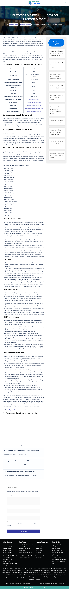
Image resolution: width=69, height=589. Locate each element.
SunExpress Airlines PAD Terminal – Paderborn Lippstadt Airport (57, 132)
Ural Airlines (38, 552)
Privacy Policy (54, 583)
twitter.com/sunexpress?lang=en (34, 105)
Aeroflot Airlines (39, 548)
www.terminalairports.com (15, 583)
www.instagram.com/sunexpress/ (34, 111)
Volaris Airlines (39, 557)
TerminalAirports (13, 25)
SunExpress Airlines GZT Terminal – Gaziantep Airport (56, 144)
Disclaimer (47, 583)
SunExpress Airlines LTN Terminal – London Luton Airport (57, 65)
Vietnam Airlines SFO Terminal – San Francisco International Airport (59, 561)
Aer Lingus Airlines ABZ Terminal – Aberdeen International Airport (8, 552)
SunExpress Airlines (25, 25)
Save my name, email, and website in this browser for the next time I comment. (22, 524)
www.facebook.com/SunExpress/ (34, 102)
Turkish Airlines (39, 550)
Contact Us (61, 583)
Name (8, 508)
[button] (65, 2)
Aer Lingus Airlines (40, 547)
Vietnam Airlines (39, 554)
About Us (41, 583)
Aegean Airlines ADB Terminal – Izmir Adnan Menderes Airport (8, 546)
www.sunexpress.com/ (34, 99)
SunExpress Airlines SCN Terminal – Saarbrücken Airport (57, 155)
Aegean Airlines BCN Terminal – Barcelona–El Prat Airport (58, 552)
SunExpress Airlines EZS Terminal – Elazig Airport (57, 87)
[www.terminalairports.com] (34, 3)
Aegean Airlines (39, 545)
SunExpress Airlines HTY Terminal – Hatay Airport (57, 122)
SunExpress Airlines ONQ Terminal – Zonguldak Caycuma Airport (55, 110)
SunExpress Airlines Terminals (14, 410)
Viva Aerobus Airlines (40, 556)
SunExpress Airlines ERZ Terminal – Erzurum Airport (56, 97)
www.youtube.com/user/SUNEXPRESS (34, 108)
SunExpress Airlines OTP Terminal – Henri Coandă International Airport (57, 53)
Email (8, 515)
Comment (9, 496)
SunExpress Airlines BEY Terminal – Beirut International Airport (56, 76)
